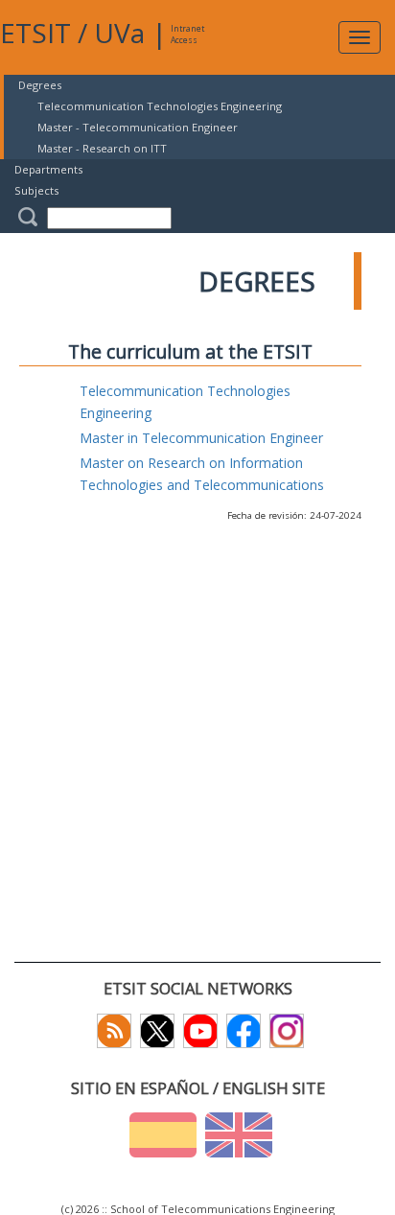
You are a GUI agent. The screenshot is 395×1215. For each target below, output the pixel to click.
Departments (48, 169)
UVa (119, 32)
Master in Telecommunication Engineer (201, 438)
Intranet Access (187, 34)
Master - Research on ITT (102, 148)
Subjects (36, 190)
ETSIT (35, 32)
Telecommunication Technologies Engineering (159, 106)
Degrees (39, 85)
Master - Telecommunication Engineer (137, 127)
